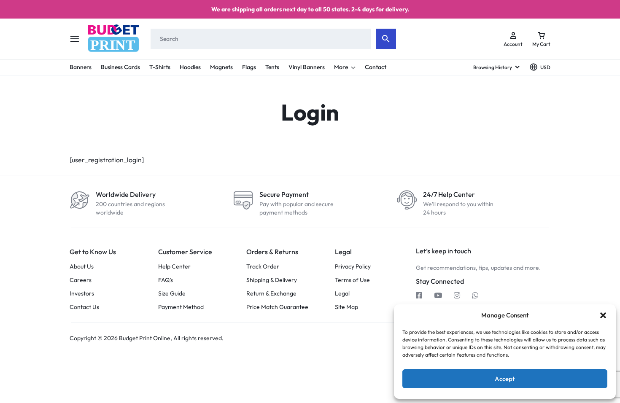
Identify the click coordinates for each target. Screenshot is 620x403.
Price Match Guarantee (277, 307)
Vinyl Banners (306, 67)
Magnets (221, 67)
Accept (505, 379)
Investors (82, 293)
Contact (375, 67)
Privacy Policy (353, 266)
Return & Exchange (271, 293)
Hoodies (190, 67)
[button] (603, 315)
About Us (82, 266)
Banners (81, 67)
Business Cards (120, 67)
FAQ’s (165, 280)
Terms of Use (352, 280)
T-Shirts (159, 67)
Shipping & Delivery (271, 280)
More (341, 67)
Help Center (174, 266)
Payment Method (181, 307)
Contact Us (84, 307)
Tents (272, 67)
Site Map (346, 307)
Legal (342, 293)
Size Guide (172, 293)
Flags (249, 67)
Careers (81, 280)
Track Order (262, 266)
